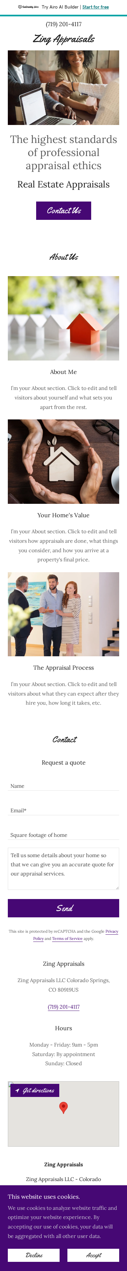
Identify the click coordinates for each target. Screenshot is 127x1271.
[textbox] (63, 782)
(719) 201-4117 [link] (63, 24)
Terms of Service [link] (67, 938)
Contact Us (64, 210)
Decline (33, 1255)
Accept (93, 1255)
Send (64, 908)
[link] (63, 38)
